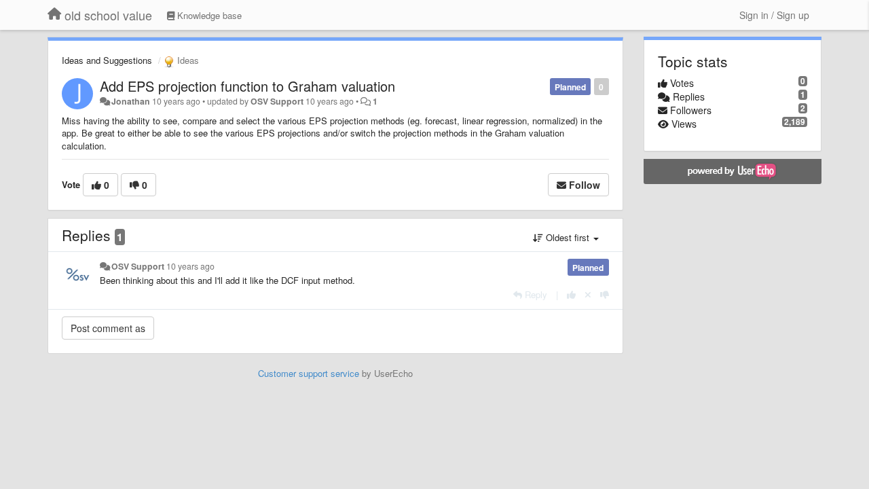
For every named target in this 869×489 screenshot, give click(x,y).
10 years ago (190, 266)
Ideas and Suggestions (107, 60)
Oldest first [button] (567, 237)
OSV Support (277, 101)
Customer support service (308, 373)
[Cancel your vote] (588, 294)
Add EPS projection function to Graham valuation (247, 86)
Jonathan (130, 101)
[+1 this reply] (571, 294)
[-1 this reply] (604, 294)
